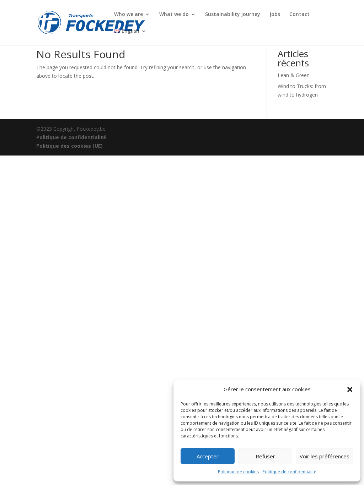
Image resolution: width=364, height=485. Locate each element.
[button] (349, 389)
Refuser (265, 456)
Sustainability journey (232, 14)
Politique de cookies (238, 472)
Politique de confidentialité (289, 472)
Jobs (274, 14)
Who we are (128, 14)
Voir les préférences (324, 456)
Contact (299, 14)
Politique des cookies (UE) (69, 145)
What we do (174, 14)
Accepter (208, 456)
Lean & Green (294, 75)
